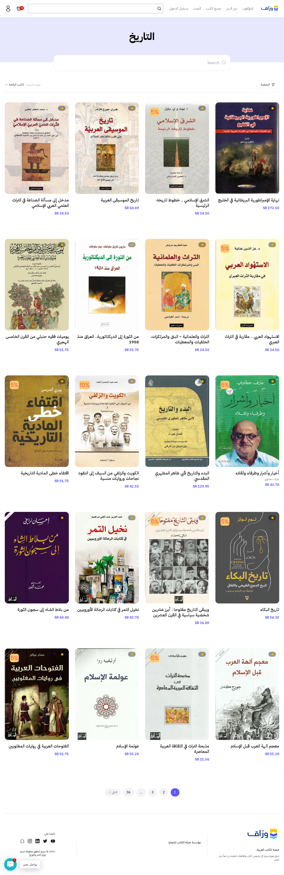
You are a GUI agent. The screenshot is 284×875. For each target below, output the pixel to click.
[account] (8, 8)
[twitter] (45, 841)
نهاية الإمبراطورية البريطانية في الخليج (248, 200)
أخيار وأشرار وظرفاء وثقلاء (257, 473)
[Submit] (158, 8)
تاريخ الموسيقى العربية (120, 200)
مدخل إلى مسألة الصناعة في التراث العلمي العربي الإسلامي (40, 203)
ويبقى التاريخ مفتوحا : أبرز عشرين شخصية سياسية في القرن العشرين (180, 612)
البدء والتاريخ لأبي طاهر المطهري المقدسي (182, 476)
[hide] (224, 62)
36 (128, 792)
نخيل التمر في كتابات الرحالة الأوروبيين (108, 609)
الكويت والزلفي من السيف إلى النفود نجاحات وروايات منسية (108, 476)
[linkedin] (37, 841)
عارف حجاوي (271, 479)
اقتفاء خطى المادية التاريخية (45, 473)
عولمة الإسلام (127, 746)
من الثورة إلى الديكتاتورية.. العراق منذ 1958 (108, 339)
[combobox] (95, 8)
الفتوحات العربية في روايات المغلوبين (39, 746)
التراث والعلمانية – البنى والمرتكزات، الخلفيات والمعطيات (180, 339)
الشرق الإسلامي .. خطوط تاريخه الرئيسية (182, 203)
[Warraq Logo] (269, 8)
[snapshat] (22, 841)
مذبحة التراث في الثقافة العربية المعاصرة (184, 749)
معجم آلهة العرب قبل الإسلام (255, 746)
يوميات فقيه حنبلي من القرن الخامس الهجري (37, 339)
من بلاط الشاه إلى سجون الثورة (43, 609)
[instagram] (30, 841)
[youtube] (53, 841)
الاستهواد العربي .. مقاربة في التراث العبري (252, 339)
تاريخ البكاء (269, 609)
